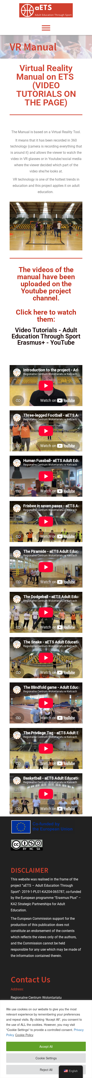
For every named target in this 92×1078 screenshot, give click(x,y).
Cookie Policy (24, 1035)
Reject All (46, 1069)
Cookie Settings (46, 1058)
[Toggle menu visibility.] (46, 28)
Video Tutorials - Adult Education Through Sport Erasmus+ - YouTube (46, 336)
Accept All (46, 1046)
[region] (46, 1039)
